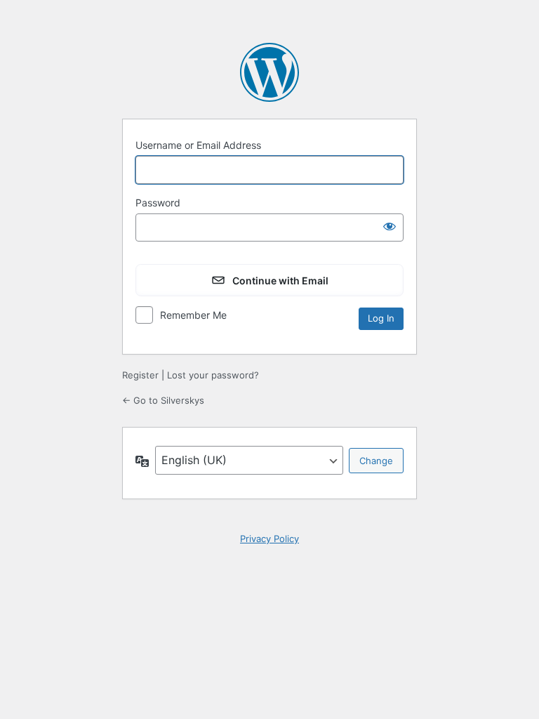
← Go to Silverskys (163, 400)
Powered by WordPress (269, 72)
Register (140, 375)
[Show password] (389, 226)
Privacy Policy (269, 538)
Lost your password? (213, 375)
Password (157, 203)
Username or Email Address (198, 145)
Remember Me (193, 315)
